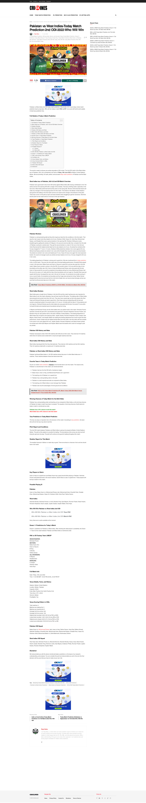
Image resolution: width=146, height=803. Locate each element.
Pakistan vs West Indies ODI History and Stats (43, 133)
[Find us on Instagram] (110, 798)
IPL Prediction (57, 15)
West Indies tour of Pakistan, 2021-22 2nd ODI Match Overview (47, 124)
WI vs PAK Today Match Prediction (75, 685)
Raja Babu (36, 34)
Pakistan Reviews (36, 126)
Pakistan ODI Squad (37, 163)
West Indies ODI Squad (38, 164)
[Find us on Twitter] (102, 798)
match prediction (43, 364)
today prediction (81, 260)
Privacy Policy (53, 798)
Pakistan (36, 148)
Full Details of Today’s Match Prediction (41, 122)
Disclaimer (48, 1)
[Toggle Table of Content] (60, 120)
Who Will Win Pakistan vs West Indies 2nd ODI (43, 151)
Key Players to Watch (37, 144)
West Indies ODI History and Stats (40, 132)
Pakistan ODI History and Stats (39, 130)
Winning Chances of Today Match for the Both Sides (44, 137)
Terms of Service (42, 1)
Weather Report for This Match (39, 143)
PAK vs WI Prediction (71, 682)
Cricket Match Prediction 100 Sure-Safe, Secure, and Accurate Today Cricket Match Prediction (52, 21)
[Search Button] (115, 15)
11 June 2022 (45, 34)
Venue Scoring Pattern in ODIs (39, 161)
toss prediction (75, 420)
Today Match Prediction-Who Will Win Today (47, 39)
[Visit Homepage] (38, 8)
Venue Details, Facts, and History (40, 159)
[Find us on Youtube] (99, 798)
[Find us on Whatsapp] (105, 798)
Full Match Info (35, 157)
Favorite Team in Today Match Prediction (41, 135)
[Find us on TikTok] (107, 798)
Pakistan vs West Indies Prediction (38, 685)
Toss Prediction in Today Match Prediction (42, 139)
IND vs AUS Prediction (71, 15)
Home (31, 1)
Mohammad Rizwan (44, 629)
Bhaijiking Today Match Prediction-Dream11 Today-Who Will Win (48, 682)
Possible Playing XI (37, 146)
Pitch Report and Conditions (39, 141)
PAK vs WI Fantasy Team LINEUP (40, 155)
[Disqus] (58, 768)
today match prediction (66, 174)
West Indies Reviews (37, 128)
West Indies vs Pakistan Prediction (57, 685)
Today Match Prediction (42, 15)
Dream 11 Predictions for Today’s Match (42, 153)
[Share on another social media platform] (85, 80)
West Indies (37, 150)
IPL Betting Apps (84, 15)
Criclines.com (36, 798)
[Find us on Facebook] (96, 798)
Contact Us (35, 1)
